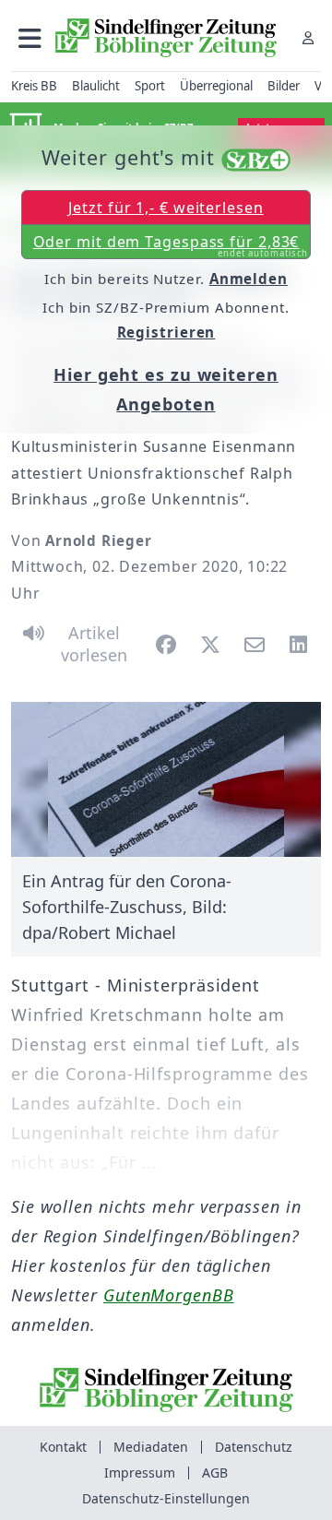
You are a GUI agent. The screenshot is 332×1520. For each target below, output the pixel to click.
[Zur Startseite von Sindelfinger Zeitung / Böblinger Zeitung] (166, 37)
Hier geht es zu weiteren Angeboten (166, 389)
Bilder (283, 85)
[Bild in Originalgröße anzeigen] (166, 779)
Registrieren (166, 332)
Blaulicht (96, 85)
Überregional (216, 85)
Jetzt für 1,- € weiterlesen (165, 207)
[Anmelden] (308, 37)
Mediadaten (150, 1446)
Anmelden (248, 278)
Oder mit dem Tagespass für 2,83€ (171, 245)
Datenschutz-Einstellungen (166, 1498)
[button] (30, 37)
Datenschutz (253, 1446)
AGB (215, 1472)
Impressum (139, 1472)
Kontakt (63, 1446)
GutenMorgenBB (168, 1295)
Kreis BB (34, 85)
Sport (150, 85)
